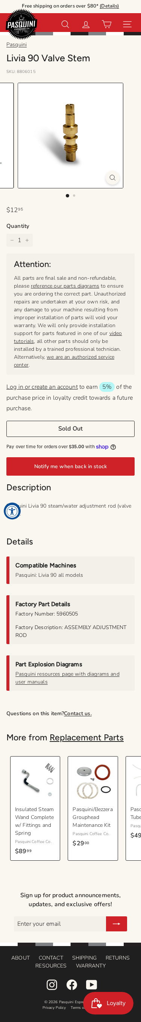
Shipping (84, 957)
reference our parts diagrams (65, 286)
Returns (118, 957)
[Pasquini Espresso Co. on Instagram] (52, 984)
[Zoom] (113, 178)
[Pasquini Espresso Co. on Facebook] (72, 984)
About (20, 957)
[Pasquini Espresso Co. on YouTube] (92, 984)
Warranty (91, 965)
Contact (51, 957)
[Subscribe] (116, 923)
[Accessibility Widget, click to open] (12, 511)
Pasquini (16, 44)
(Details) (109, 6)
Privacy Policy (54, 1007)
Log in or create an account (42, 387)
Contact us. (78, 713)
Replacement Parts (87, 737)
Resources (51, 965)
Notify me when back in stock (70, 466)
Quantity (17, 226)
